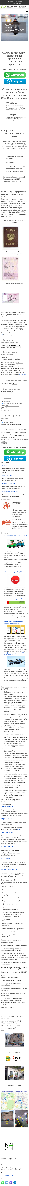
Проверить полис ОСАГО (9, 483)
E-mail (3, 411)
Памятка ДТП (7, 846)
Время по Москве (6, 424)
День (2, 421)
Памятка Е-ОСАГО (9, 869)
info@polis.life (19, 1)
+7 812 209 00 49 (10, 1)
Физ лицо (6, 335)
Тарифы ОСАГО (7, 832)
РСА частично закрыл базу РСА (13, 572)
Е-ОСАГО (4, 465)
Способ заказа (5, 401)
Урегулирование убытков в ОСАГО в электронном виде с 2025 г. (15, 622)
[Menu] (27, 11)
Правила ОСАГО (8, 859)
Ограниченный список (10, 359)
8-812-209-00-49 (8, 1176)
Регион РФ (4, 345)
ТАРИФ (3, 392)
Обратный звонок (8, 403)
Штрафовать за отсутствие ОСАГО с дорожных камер (15, 653)
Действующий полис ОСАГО (10, 491)
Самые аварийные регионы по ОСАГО (15, 536)
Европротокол (7, 819)
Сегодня (5, 422)
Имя (3, 407)
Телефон (4, 409)
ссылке (19, 829)
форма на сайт (5, 445)
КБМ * (3, 366)
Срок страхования (6, 384)
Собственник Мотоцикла (8, 333)
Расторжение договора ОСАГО (13, 599)
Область (3, 347)
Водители (4, 357)
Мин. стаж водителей (7, 364)
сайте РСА (22, 374)
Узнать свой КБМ (7, 475)
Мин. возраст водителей (8, 363)
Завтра (11, 422)
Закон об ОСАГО (8, 806)
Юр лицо (13, 335)
